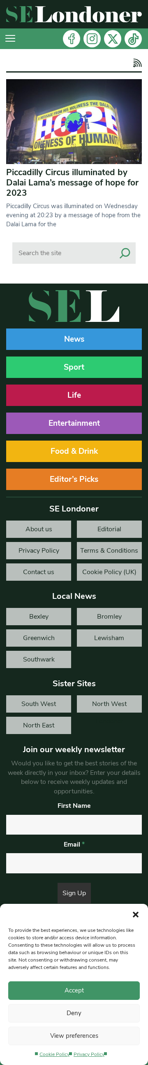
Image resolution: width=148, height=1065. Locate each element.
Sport (74, 367)
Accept (74, 990)
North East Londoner (38, 727)
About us (38, 529)
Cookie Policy (54, 1054)
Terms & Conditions (109, 550)
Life (74, 395)
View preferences (74, 1036)
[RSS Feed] (136, 63)
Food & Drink (74, 451)
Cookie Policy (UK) (109, 572)
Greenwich (39, 638)
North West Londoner (109, 706)
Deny (74, 1013)
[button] (136, 914)
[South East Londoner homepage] (74, 14)
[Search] (125, 253)
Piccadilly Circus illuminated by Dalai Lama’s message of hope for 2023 (72, 183)
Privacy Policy (89, 1054)
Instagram (92, 38)
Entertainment (74, 423)
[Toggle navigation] (10, 38)
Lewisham (109, 638)
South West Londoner (38, 706)
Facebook (71, 38)
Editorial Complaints (109, 531)
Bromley (109, 616)
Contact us (38, 572)
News (74, 339)
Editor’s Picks (74, 479)
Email (74, 844)
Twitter (112, 38)
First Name (74, 805)
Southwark (39, 659)
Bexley (39, 616)
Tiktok (133, 38)
